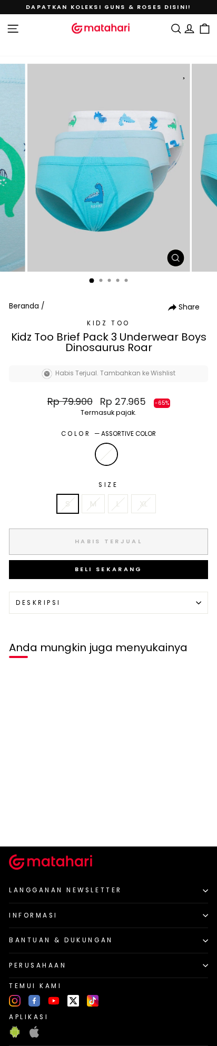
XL (143, 504)
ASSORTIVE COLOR (106, 454)
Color (108, 434)
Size (108, 485)
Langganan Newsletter (65, 890)
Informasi (33, 915)
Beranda (24, 306)
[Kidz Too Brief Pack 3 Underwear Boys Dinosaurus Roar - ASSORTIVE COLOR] (20, 821)
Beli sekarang (109, 569)
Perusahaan (37, 965)
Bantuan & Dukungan (61, 940)
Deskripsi (38, 603)
